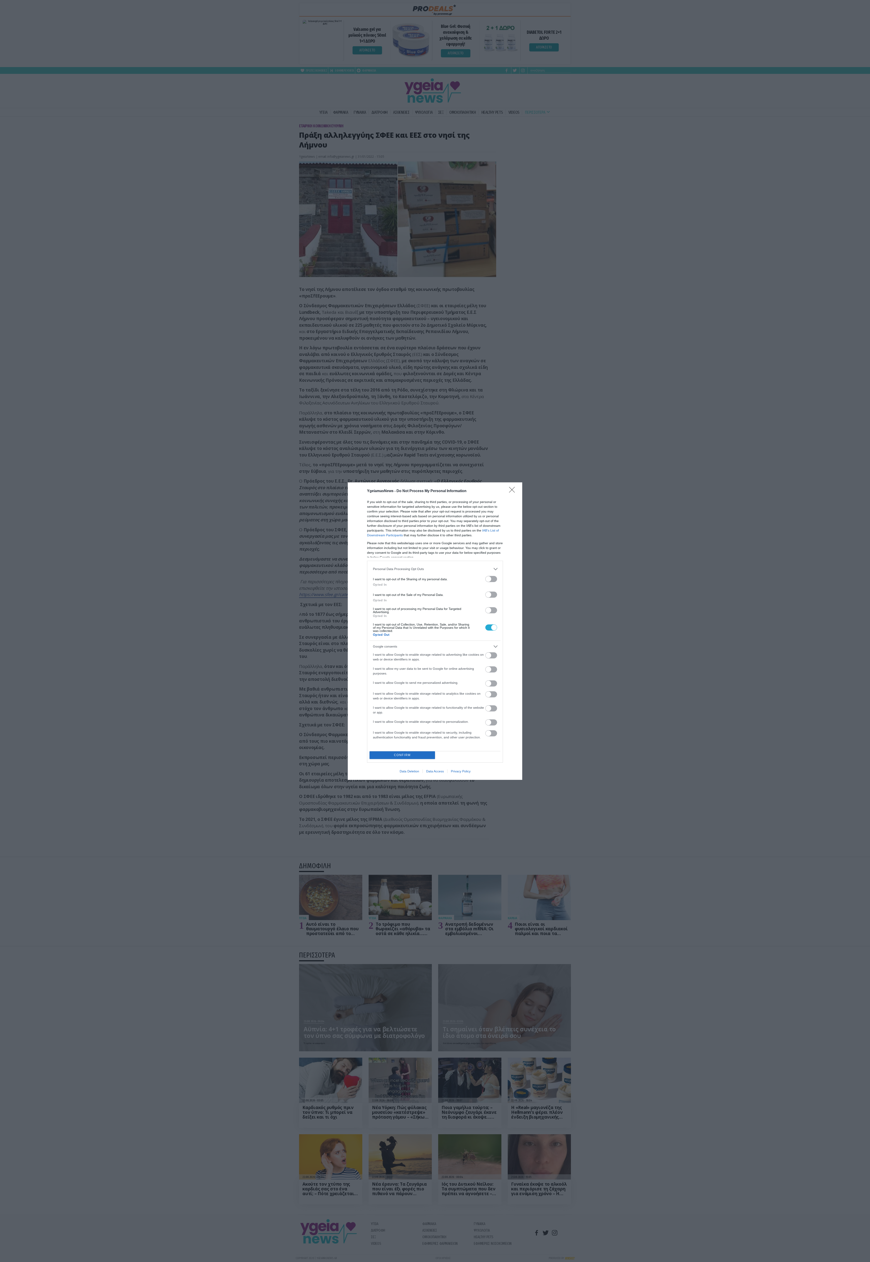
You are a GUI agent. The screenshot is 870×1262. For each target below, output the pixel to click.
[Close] (513, 491)
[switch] (491, 579)
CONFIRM (402, 755)
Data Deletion (409, 771)
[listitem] (435, 569)
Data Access (435, 771)
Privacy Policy (461, 771)
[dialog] (435, 631)
